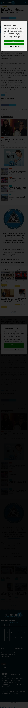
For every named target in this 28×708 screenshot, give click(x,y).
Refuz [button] (14, 43)
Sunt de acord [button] (14, 41)
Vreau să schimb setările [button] (14, 46)
